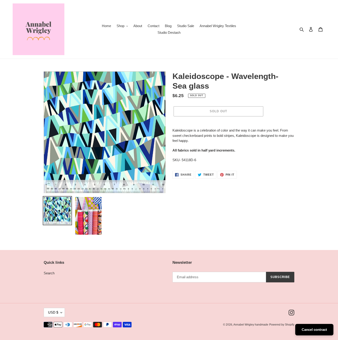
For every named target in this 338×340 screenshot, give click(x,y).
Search (49, 273)
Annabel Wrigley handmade (250, 324)
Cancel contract (314, 330)
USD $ (53, 312)
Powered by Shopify (281, 324)
